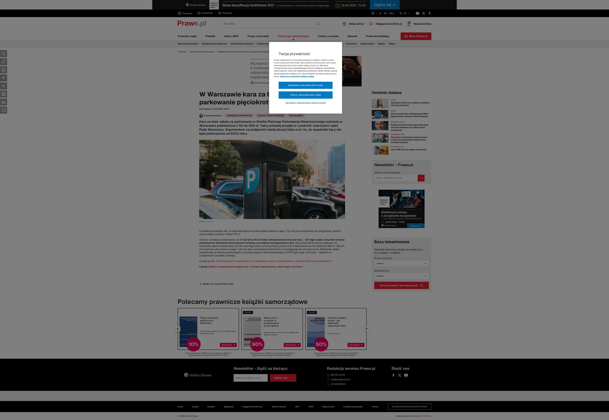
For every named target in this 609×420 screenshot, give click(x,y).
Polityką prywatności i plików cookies (297, 76)
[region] (305, 78)
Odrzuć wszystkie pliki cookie (305, 94)
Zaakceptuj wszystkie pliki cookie (305, 85)
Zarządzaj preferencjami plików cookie (305, 102)
